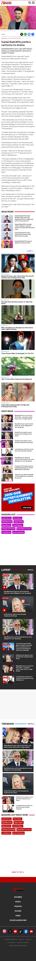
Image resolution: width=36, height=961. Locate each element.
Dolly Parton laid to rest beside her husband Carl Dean (23, 434)
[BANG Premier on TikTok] (21, 931)
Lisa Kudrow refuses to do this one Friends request (24, 450)
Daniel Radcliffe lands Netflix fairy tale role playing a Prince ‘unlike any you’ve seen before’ (24, 218)
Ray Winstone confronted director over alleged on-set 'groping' (24, 425)
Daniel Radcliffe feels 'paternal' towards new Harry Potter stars (23, 234)
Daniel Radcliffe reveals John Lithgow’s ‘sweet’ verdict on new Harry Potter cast (25, 226)
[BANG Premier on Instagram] (5, 931)
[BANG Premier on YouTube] (15, 931)
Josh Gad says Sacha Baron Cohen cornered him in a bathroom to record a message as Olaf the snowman (24, 647)
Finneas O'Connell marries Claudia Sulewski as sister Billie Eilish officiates (24, 467)
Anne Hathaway (18, 532)
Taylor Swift (18, 522)
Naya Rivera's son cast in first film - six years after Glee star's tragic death (24, 417)
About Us (21, 939)
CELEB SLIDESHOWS (18, 920)
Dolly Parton (6, 518)
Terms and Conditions (23, 942)
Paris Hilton (17, 518)
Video (18, 915)
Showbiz (18, 897)
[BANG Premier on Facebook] (26, 931)
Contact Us (28, 939)
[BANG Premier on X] (10, 931)
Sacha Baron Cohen (24, 529)
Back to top (17, 872)
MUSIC (18, 902)
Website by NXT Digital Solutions (18, 945)
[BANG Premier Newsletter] (31, 931)
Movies (18, 911)
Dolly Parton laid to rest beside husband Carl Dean (24, 441)
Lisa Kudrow (6, 532)
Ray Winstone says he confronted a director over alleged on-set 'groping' (24, 459)
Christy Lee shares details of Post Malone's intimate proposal (24, 476)
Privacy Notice (11, 942)
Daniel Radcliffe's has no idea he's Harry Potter (23, 242)
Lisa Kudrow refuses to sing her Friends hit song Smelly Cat (24, 678)
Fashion (18, 906)
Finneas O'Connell (8, 529)
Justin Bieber (18, 525)
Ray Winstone (7, 522)
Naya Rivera (6, 525)
